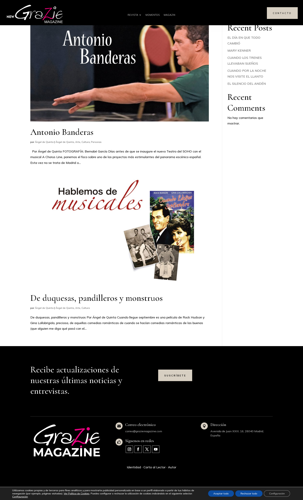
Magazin (169, 15)
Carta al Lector (154, 467)
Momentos (153, 15)
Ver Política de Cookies (76, 493)
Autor (172, 467)
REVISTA (133, 15)
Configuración (20, 496)
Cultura (86, 142)
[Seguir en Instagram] (129, 449)
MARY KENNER (239, 50)
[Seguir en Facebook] (138, 449)
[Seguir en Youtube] (155, 449)
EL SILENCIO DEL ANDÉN (246, 84)
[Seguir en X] (147, 449)
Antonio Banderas (61, 132)
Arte (77, 142)
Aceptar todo (221, 493)
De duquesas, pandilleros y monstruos (96, 298)
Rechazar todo (249, 493)
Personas (96, 142)
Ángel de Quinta (44, 142)
